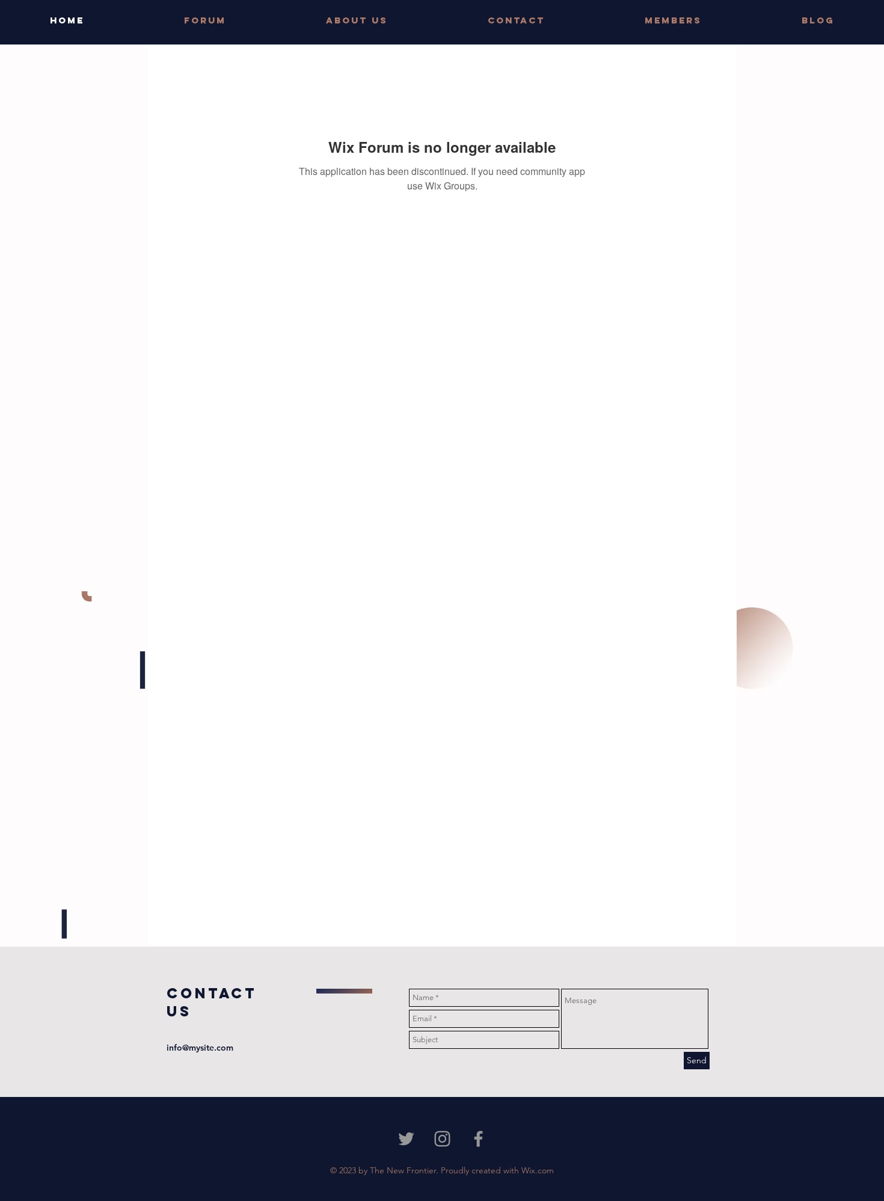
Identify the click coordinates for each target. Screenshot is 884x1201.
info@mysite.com (200, 1047)
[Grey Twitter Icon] (406, 1138)
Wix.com (537, 1170)
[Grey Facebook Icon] (478, 1138)
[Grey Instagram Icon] (442, 1138)
